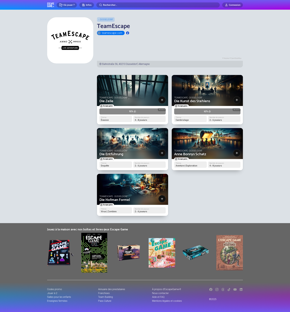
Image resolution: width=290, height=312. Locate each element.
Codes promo (54, 289)
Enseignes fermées (57, 300)
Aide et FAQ (158, 297)
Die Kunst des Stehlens (192, 101)
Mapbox (226, 58)
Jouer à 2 (52, 293)
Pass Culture (104, 300)
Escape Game (50, 4)
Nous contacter (160, 293)
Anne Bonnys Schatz (190, 154)
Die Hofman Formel (114, 200)
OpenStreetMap (236, 58)
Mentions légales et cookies (167, 300)
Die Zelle (106, 101)
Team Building (105, 297)
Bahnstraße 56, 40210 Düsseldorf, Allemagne (126, 64)
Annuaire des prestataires (111, 289)
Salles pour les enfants (59, 297)
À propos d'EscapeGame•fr (166, 289)
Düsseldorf (106, 19)
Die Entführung (111, 154)
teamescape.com (112, 32)
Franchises (104, 293)
